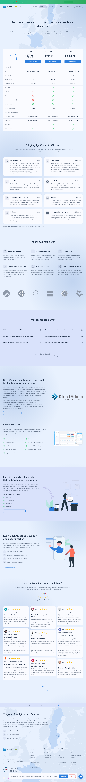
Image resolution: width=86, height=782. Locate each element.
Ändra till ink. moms (51, 705)
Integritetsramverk (34, 765)
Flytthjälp (46, 760)
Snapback (73, 762)
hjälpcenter (39, 356)
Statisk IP (73, 760)
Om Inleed (32, 753)
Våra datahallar (33, 757)
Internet (73, 753)
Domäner (60, 753)
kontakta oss (49, 356)
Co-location (60, 765)
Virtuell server (61, 760)
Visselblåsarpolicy (34, 762)
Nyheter (32, 755)
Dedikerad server (62, 762)
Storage (73, 757)
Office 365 (73, 765)
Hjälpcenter (47, 755)
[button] (42, 686)
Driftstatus (46, 757)
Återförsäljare (61, 757)
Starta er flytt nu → (68, 2)
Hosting (59, 755)
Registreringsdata (34, 767)
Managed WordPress (76, 755)
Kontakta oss (47, 753)
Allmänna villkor (34, 760)
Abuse (45, 762)
